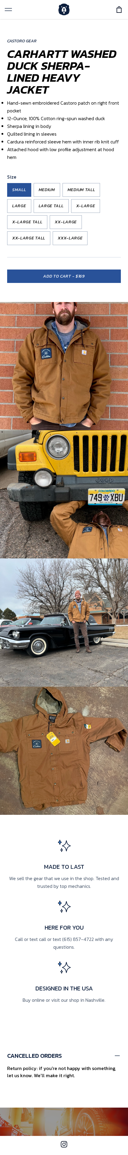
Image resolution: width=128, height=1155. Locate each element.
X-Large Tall (27, 222)
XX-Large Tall (28, 238)
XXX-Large (70, 238)
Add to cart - (64, 276)
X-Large (85, 206)
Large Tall (51, 206)
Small (19, 190)
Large (19, 206)
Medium (47, 190)
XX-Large (66, 222)
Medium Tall (81, 190)
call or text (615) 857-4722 (66, 939)
